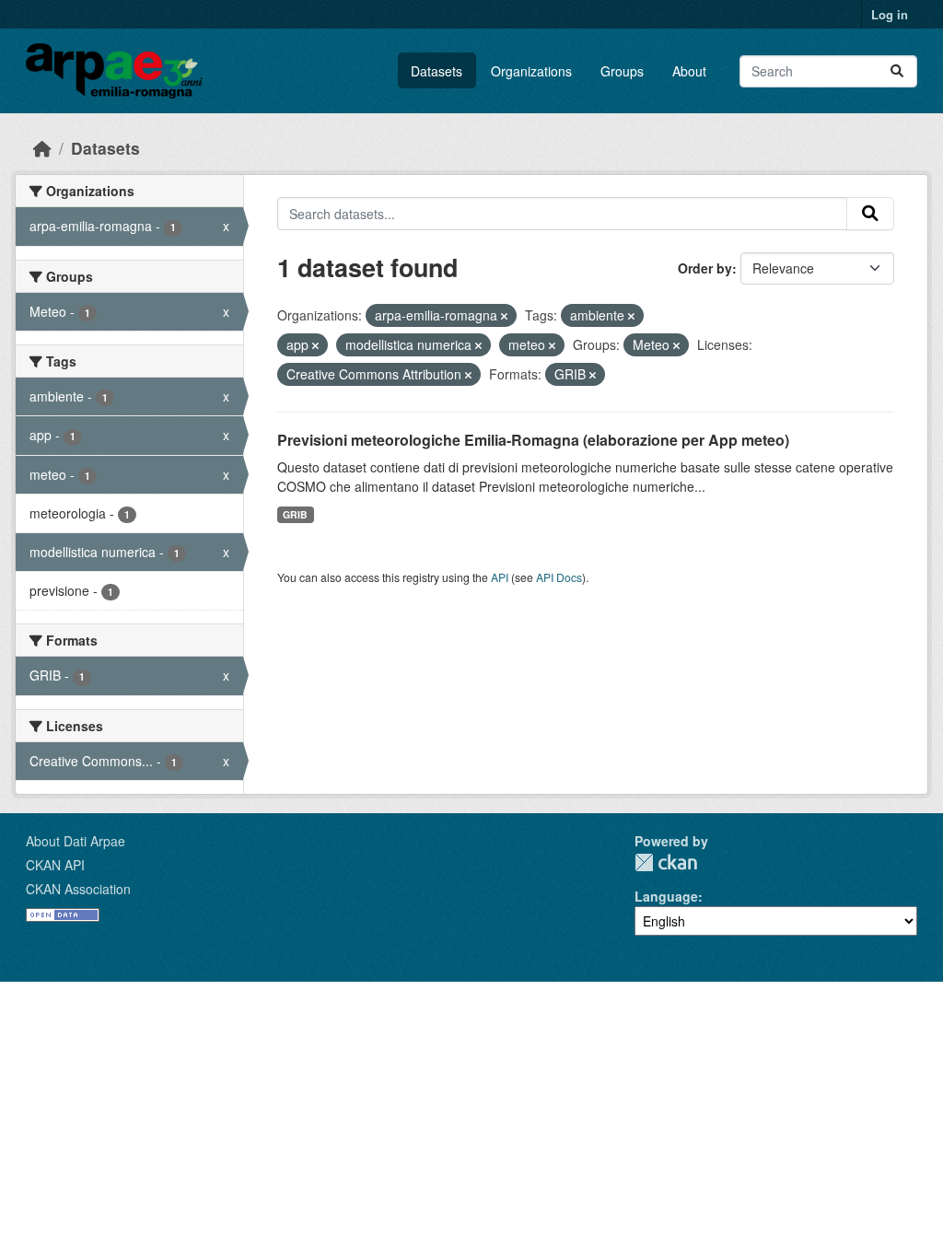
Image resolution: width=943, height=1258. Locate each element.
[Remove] (504, 316)
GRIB (295, 514)
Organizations (531, 71)
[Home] (42, 147)
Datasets (436, 71)
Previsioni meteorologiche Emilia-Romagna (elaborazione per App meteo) (533, 439)
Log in (889, 14)
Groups (622, 71)
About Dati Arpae (75, 841)
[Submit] (897, 71)
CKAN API (55, 865)
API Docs (559, 577)
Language (666, 896)
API (499, 577)
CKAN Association (78, 888)
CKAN (665, 862)
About (689, 71)
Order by (705, 268)
